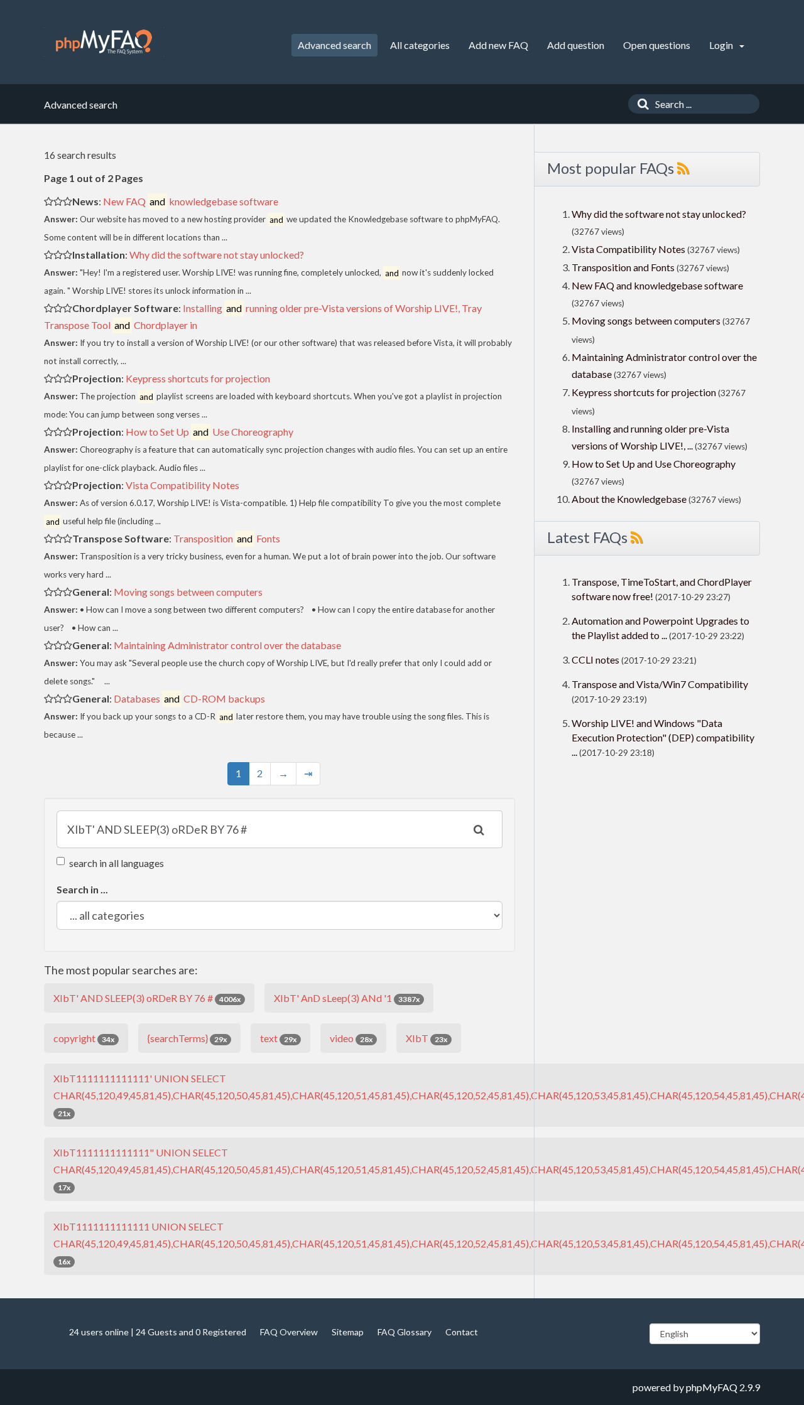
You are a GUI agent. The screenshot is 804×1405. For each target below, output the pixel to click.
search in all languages (116, 863)
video (351, 1038)
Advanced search (334, 45)
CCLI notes (595, 659)
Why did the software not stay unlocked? (216, 255)
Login (722, 45)
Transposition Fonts (226, 538)
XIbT (426, 1038)
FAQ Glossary (405, 1332)
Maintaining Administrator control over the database (227, 645)
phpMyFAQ (711, 1387)
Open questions (656, 45)
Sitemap (348, 1332)
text (278, 1038)
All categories (420, 45)
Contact (461, 1332)
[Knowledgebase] (104, 42)
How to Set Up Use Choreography (209, 432)
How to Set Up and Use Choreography (654, 464)
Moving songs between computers (188, 592)
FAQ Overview (289, 1332)
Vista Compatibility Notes (182, 485)
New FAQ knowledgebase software (190, 201)
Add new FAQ (498, 45)
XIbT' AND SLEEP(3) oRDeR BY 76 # (147, 998)
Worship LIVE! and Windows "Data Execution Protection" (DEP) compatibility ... (663, 737)
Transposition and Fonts (623, 267)
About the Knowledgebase (629, 499)
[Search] (640, 104)
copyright (83, 1038)
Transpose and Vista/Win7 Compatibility (660, 684)
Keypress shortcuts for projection (198, 378)
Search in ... (82, 889)
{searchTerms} (187, 1038)
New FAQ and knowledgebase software (657, 285)
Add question (575, 45)
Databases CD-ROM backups (189, 698)
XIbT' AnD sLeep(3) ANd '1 (347, 998)
